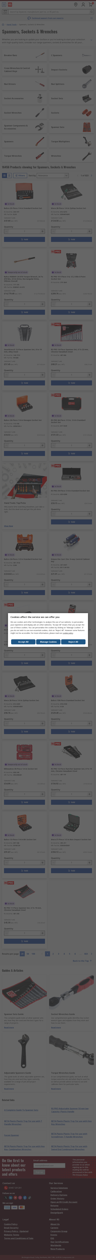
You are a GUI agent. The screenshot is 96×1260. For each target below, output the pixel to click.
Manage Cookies (48, 641)
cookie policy (68, 633)
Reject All (73, 641)
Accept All (23, 641)
